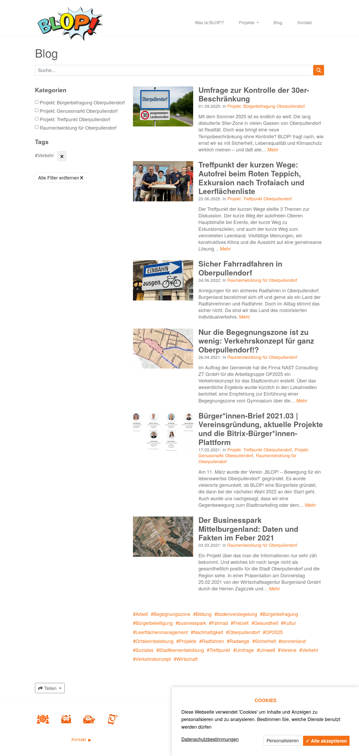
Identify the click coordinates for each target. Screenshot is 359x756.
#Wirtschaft (186, 658)
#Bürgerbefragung (279, 613)
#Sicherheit (264, 640)
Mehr (273, 149)
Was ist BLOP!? (209, 22)
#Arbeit (140, 613)
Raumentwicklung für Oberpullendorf (78, 127)
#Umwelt (266, 649)
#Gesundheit (265, 622)
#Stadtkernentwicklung (180, 649)
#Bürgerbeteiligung (153, 622)
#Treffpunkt (218, 649)
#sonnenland (292, 640)
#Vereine (287, 649)
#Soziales (143, 649)
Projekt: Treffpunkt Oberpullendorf (75, 119)
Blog (278, 22)
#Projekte (186, 640)
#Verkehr (308, 649)
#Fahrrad (218, 622)
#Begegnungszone (170, 613)
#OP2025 (273, 632)
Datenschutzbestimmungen (210, 738)
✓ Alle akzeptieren (326, 740)
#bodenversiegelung (235, 613)
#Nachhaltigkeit (207, 632)
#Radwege (238, 640)
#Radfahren (211, 640)
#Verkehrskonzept (152, 658)
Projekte (247, 22)
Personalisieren (282, 740)
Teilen (50, 688)
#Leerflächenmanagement (160, 632)
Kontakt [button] (79, 739)
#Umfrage (243, 649)
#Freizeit (240, 622)
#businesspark (191, 622)
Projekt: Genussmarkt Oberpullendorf (78, 111)
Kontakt (305, 22)
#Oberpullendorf (243, 632)
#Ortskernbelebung (153, 640)
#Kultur (288, 622)
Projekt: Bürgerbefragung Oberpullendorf (82, 102)
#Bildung (202, 613)
